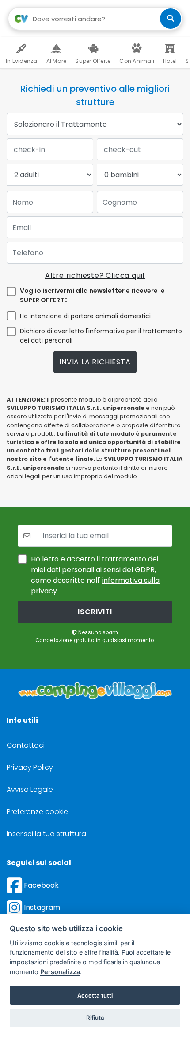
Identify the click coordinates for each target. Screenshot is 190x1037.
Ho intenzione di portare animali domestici (85, 316)
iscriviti (95, 612)
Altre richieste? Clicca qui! (95, 275)
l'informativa (105, 331)
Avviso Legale (30, 789)
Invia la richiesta (94, 362)
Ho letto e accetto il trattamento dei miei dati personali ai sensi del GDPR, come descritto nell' (95, 575)
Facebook (40, 885)
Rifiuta (95, 1017)
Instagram (41, 907)
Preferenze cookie (37, 812)
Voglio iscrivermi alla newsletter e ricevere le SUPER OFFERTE (92, 295)
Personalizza (60, 971)
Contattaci (26, 745)
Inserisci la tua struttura (46, 834)
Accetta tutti (95, 995)
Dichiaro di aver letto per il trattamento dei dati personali (101, 336)
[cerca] (171, 18)
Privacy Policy (30, 767)
